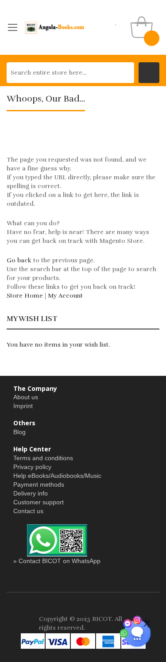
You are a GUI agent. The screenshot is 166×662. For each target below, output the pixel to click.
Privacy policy (32, 466)
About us (25, 397)
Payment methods (38, 484)
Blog (19, 431)
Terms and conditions (43, 458)
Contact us (28, 510)
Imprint (23, 405)
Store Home (25, 295)
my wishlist (116, 21)
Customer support (38, 502)
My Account (65, 295)
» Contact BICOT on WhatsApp (56, 560)
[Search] (149, 72)
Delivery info (30, 493)
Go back (19, 260)
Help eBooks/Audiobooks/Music (57, 475)
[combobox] (70, 72)
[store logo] (54, 27)
